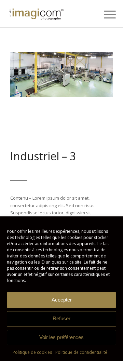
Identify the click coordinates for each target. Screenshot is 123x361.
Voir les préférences (61, 337)
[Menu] (104, 14)
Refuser (61, 318)
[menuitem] (104, 14)
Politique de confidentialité (81, 352)
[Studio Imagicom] (51, 13)
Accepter (62, 300)
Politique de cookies (32, 352)
